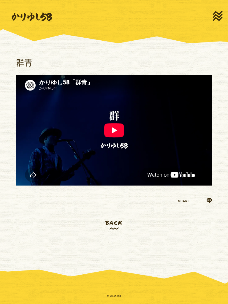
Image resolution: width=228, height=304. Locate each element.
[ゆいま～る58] (31, 17)
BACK (113, 222)
